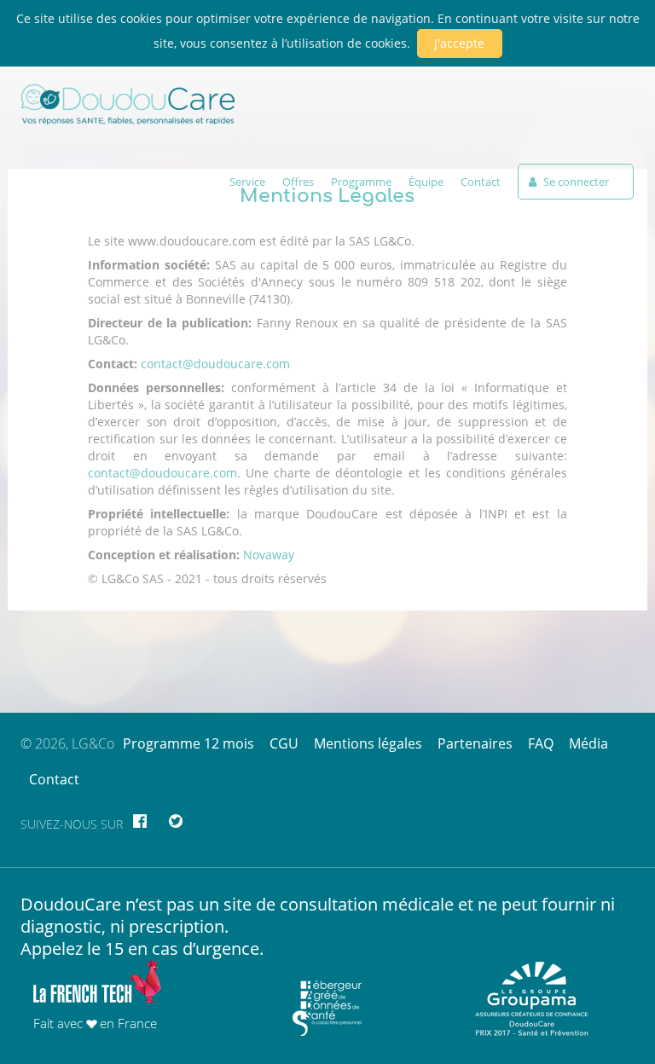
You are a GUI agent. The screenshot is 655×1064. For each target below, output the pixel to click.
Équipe (426, 181)
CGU (284, 743)
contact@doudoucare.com (215, 364)
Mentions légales (368, 743)
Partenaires (475, 743)
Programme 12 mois (188, 743)
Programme (361, 181)
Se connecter (575, 181)
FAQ (541, 743)
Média (588, 743)
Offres (298, 181)
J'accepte (459, 43)
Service (247, 181)
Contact (481, 181)
